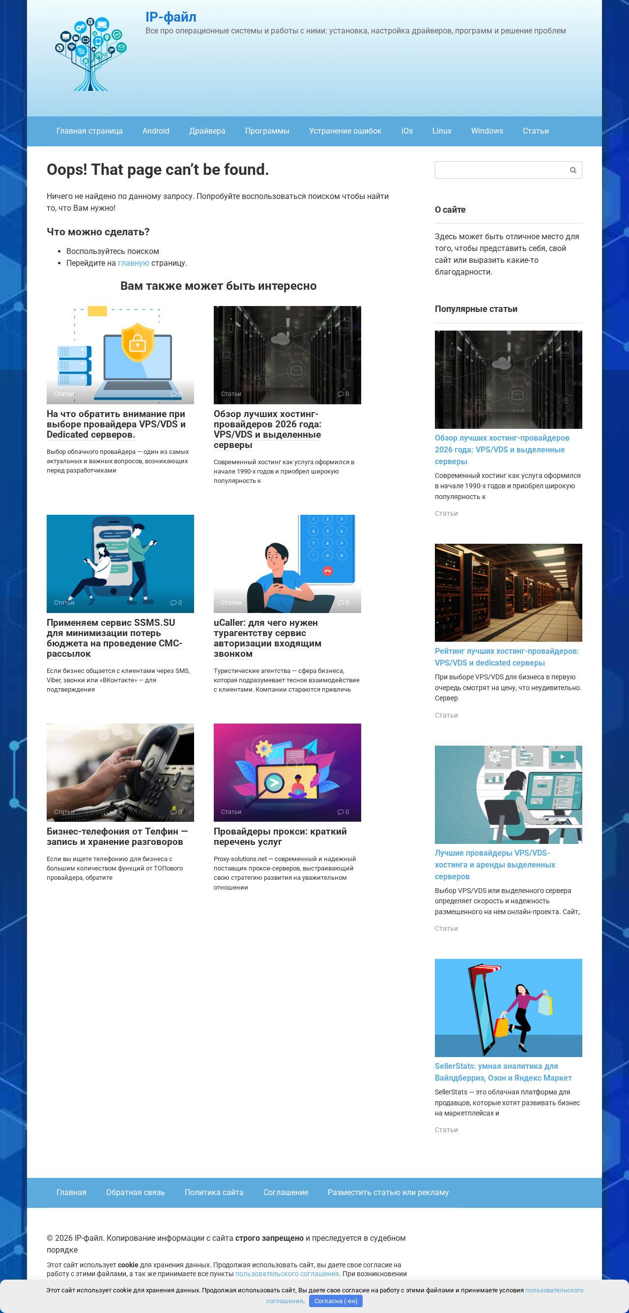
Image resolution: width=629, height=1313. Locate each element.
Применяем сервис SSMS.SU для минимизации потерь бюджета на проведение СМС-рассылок (114, 638)
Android (156, 131)
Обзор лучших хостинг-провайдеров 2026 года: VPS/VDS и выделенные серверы (267, 429)
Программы (267, 131)
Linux (442, 131)
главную (133, 263)
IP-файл (171, 17)
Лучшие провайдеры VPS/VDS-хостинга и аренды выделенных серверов (495, 864)
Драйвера (207, 131)
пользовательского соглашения (287, 1274)
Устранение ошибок (345, 131)
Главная (71, 1192)
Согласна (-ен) (336, 1301)
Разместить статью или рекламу (388, 1192)
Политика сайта (214, 1192)
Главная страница (90, 131)
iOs (407, 131)
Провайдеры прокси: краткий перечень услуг (280, 836)
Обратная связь (135, 1192)
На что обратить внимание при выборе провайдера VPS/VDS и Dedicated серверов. (116, 424)
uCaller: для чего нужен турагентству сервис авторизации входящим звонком (267, 638)
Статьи (536, 131)
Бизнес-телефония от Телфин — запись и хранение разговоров (117, 836)
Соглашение (285, 1192)
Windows (487, 131)
